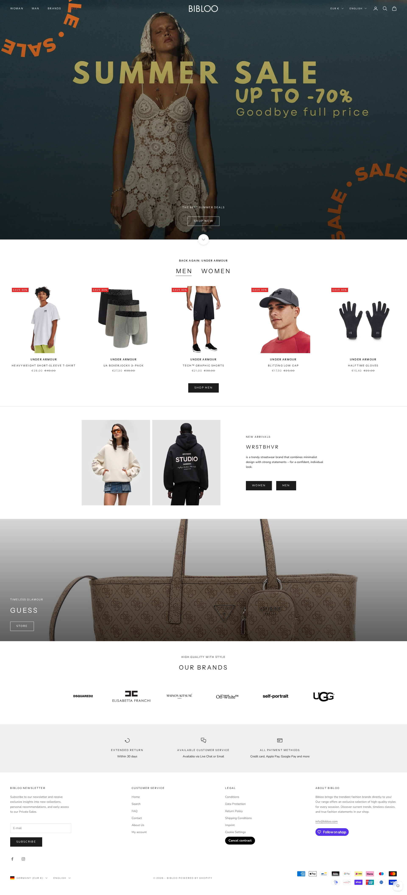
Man (35, 8)
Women (216, 271)
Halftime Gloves (363, 365)
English (356, 8)
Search (136, 804)
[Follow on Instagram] (23, 859)
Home (136, 797)
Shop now (203, 221)
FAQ (135, 811)
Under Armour (44, 359)
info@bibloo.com (326, 821)
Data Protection (235, 804)
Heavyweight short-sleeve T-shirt (44, 365)
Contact (137, 818)
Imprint (230, 825)
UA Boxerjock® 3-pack (123, 365)
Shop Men (203, 388)
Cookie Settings (235, 832)
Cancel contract (240, 840)
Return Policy (234, 811)
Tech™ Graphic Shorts (203, 365)
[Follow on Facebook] (12, 859)
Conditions (232, 797)
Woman (16, 8)
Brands (54, 8)
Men (184, 271)
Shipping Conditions (238, 818)
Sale (74, 8)
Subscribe (26, 842)
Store (22, 626)
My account (139, 832)
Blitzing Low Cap (283, 365)
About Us (138, 825)
